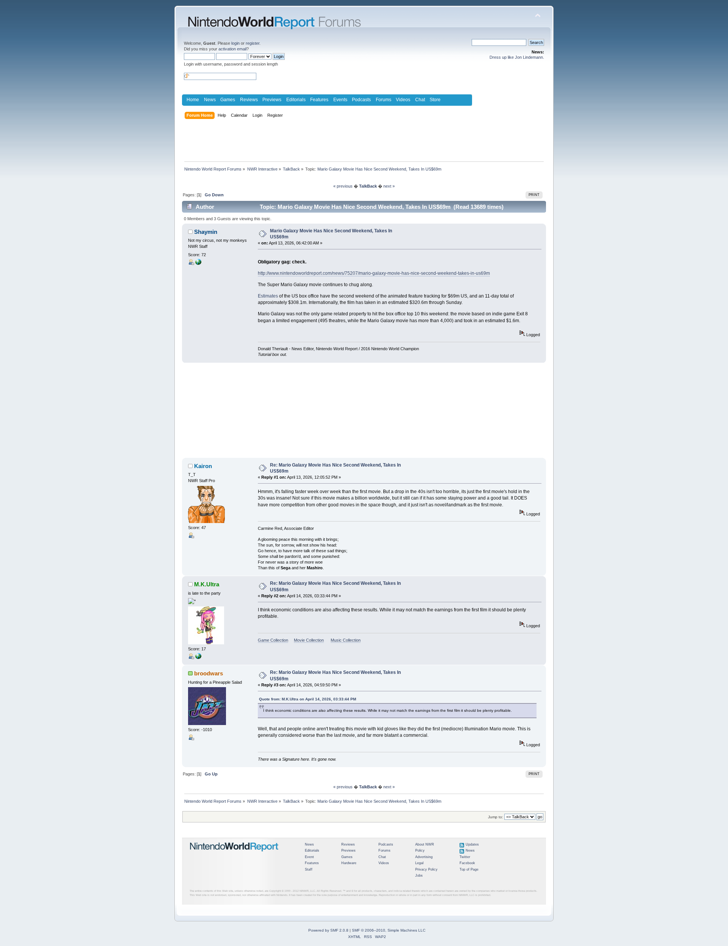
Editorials (296, 99)
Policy (420, 850)
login (235, 43)
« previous (343, 186)
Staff (308, 869)
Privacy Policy (426, 869)
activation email (232, 49)
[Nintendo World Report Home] (234, 854)
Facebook (467, 863)
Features (319, 99)
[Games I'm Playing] (198, 657)
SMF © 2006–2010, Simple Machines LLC (388, 930)
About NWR (424, 844)
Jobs (419, 875)
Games (227, 99)
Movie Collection (309, 640)
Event (309, 857)
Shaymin (205, 232)
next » (389, 186)
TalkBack (368, 186)
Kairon (203, 466)
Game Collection (273, 640)
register (252, 43)
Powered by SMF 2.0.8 (328, 930)
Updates (472, 844)
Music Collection (346, 640)
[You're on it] (198, 263)
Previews (271, 99)
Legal (419, 863)
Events (340, 99)
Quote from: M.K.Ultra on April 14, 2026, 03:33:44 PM (307, 699)
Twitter (465, 857)
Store (435, 99)
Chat (420, 99)
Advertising (424, 857)
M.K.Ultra (206, 584)
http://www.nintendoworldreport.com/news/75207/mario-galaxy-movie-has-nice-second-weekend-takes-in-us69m (374, 273)
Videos (403, 99)
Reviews (249, 99)
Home (193, 99)
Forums (383, 99)
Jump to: (495, 817)
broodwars (208, 673)
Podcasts (361, 99)
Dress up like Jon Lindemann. (517, 57)
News (210, 99)
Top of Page (469, 869)
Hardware (348, 863)
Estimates (268, 296)
